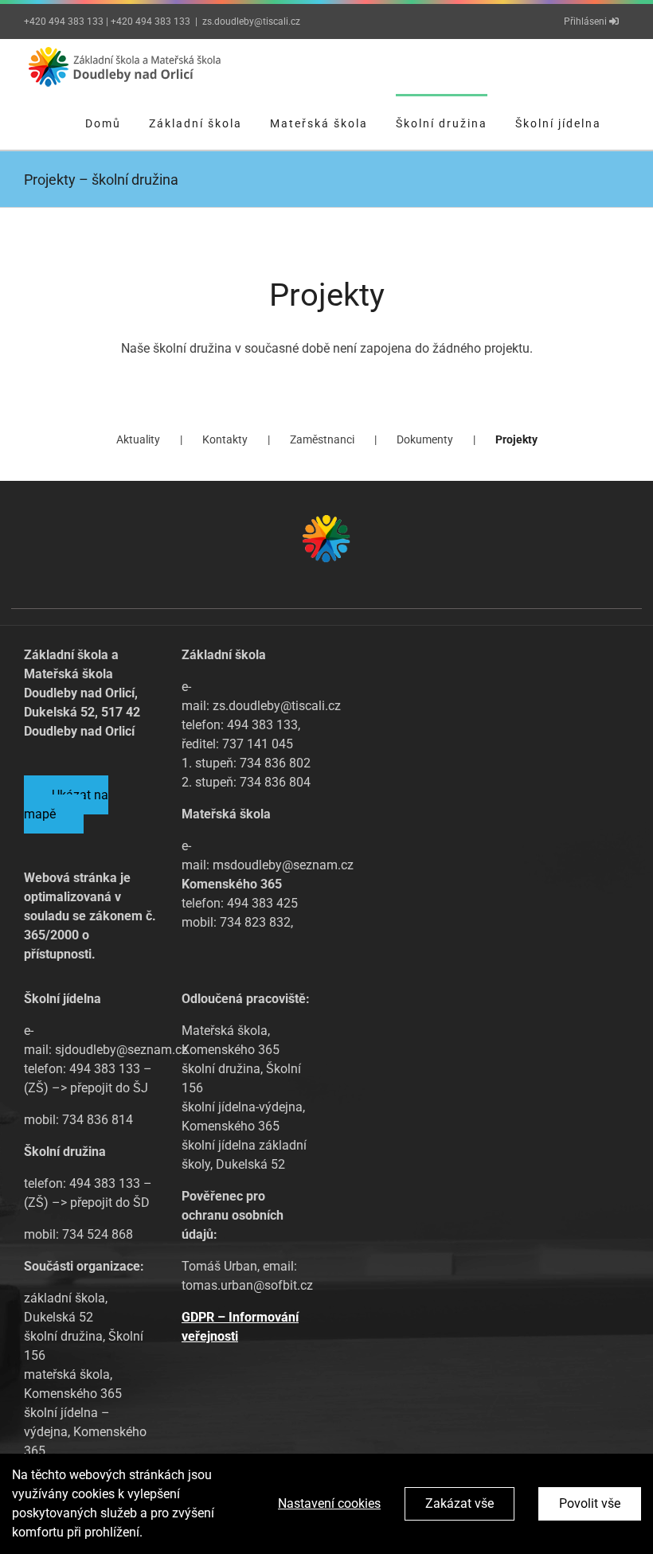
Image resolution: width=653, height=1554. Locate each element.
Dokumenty (425, 439)
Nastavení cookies (329, 1503)
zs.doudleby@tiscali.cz (251, 21)
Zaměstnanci (322, 439)
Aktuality (138, 439)
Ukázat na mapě (66, 804)
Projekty (516, 439)
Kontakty (225, 439)
